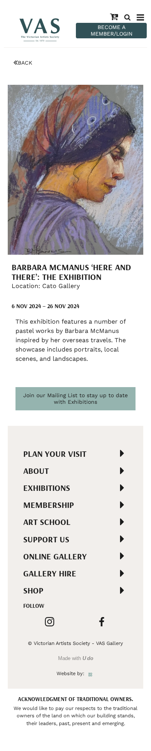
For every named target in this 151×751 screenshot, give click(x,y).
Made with (75, 658)
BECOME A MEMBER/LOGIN (111, 30)
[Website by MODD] (90, 673)
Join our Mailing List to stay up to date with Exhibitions (75, 398)
